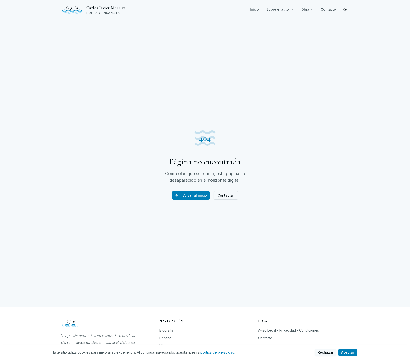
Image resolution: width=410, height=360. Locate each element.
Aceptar (347, 352)
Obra (305, 9)
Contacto (328, 9)
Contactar (226, 195)
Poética (165, 338)
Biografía (166, 330)
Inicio (254, 9)
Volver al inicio (194, 195)
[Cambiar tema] (345, 9)
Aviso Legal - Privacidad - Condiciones (288, 330)
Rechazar (325, 352)
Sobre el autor (278, 9)
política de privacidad (217, 352)
